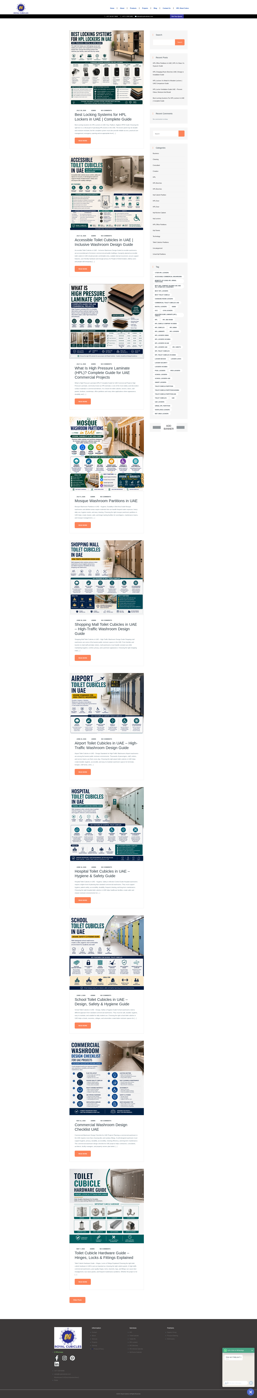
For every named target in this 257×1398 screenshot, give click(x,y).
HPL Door (156, 201)
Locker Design (160, 359)
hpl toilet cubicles (162, 351)
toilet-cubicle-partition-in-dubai (167, 390)
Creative (155, 171)
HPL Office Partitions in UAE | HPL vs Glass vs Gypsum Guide (168, 64)
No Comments (106, 110)
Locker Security (161, 363)
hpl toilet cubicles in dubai (165, 355)
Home (112, 8)
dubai (174, 306)
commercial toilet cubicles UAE (167, 302)
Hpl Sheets (156, 230)
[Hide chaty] (250, 1391)
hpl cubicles (160, 327)
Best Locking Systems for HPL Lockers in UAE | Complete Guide (168, 99)
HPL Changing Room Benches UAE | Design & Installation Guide (168, 73)
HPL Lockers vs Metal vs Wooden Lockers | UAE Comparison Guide (167, 82)
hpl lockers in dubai (162, 339)
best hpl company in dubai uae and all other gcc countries (168, 286)
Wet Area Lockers (162, 413)
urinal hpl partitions (159, 254)
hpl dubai (173, 327)
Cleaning (156, 159)
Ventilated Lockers (162, 410)
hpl (156, 319)
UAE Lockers (159, 402)
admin (93, 110)
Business (156, 153)
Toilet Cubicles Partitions (161, 242)
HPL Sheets (176, 347)
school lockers (161, 374)
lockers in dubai (161, 366)
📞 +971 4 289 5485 (126, 16)
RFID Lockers (175, 370)
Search (159, 35)
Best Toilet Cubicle (162, 295)
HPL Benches (157, 183)
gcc (156, 310)
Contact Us (167, 8)
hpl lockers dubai (162, 335)
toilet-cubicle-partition (164, 386)
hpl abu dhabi (168, 319)
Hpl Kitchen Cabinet (159, 213)
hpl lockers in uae (162, 343)
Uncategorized (157, 248)
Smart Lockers (160, 382)
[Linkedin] (56, 1363)
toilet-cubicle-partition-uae (165, 394)
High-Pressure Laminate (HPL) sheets (166, 315)
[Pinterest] (72, 1358)
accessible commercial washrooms (168, 276)
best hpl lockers (161, 291)
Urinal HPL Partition (162, 406)
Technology (156, 236)
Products (133, 8)
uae (173, 398)
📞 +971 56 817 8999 (111, 16)
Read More (83, 140)
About (122, 8)
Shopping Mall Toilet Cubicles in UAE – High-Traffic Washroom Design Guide (106, 629)
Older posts (77, 1300)
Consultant (156, 165)
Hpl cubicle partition (159, 195)
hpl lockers (157, 218)
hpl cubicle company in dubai (166, 323)
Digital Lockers (161, 306)
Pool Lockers (160, 370)
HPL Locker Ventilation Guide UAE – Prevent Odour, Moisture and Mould (167, 90)
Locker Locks (176, 359)
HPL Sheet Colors (182, 8)
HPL (154, 177)
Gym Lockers (168, 310)
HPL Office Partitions (159, 224)
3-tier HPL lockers (162, 272)
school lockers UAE (162, 378)
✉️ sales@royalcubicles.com (144, 16)
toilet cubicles (161, 398)
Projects (145, 8)
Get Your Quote (177, 16)
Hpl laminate (160, 331)
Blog (155, 8)
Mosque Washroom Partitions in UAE (106, 501)
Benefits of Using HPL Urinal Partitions (165, 281)
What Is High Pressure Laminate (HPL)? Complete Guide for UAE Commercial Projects (102, 372)
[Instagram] (64, 1358)
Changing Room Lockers (164, 299)
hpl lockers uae (161, 347)
